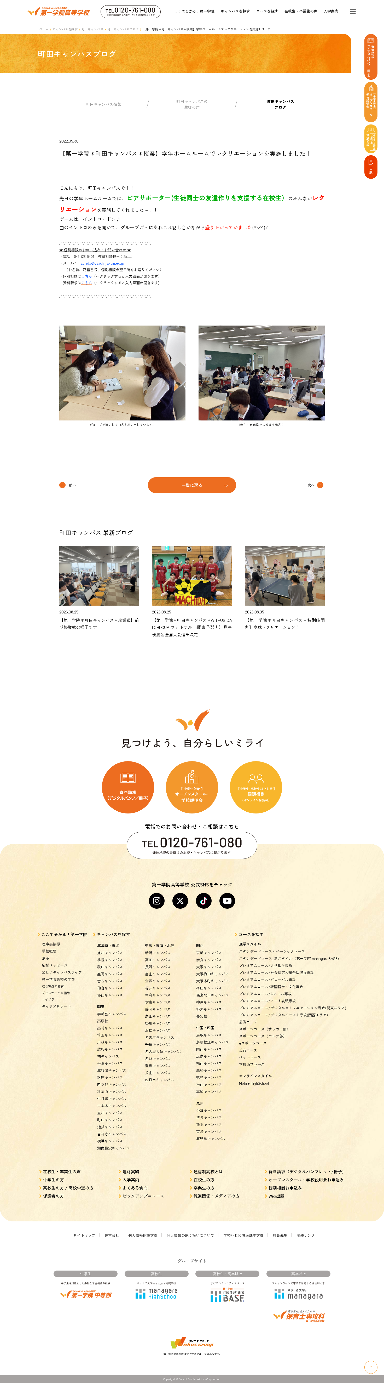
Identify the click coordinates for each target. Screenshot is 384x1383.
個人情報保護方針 (143, 1235)
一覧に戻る (192, 485)
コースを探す (267, 11)
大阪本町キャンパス (212, 980)
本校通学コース (252, 1064)
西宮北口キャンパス (212, 995)
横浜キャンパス (110, 1140)
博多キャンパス (209, 1117)
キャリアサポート (56, 1006)
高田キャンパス (158, 959)
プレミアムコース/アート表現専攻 (267, 1000)
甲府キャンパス (158, 995)
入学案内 (331, 11)
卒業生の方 (204, 1188)
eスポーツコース (253, 1043)
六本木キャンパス (111, 1105)
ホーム (44, 29)
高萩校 (102, 1020)
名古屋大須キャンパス (163, 1051)
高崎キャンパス (110, 1028)
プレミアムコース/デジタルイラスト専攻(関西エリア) (283, 1014)
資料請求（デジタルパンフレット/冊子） (307, 1171)
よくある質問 (135, 1188)
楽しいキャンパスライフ (62, 972)
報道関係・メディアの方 (217, 1196)
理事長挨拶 (51, 944)
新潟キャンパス (158, 952)
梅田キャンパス (209, 988)
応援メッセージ (54, 965)
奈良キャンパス (209, 959)
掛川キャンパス (158, 1023)
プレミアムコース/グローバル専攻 (267, 979)
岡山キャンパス (209, 1049)
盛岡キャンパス (110, 973)
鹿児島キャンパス (210, 1138)
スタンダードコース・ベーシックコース (272, 951)
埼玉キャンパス (110, 1035)
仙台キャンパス (110, 988)
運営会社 (111, 1235)
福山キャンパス (209, 1063)
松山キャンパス (209, 1084)
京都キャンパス (209, 952)
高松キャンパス (209, 1070)
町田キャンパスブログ (123, 29)
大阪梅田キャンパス (212, 973)
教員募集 (280, 1235)
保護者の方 (53, 1196)
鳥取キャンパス (209, 1035)
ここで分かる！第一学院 (194, 11)
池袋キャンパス (110, 1126)
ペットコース (250, 1057)
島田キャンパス (158, 1016)
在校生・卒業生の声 (300, 11)
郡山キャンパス (110, 995)
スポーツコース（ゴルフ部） (263, 1036)
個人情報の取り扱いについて (190, 1235)
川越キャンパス (110, 1042)
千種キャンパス (158, 1044)
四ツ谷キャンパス (111, 1084)
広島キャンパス (209, 1056)
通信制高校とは (208, 1171)
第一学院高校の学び (58, 979)
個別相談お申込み (285, 1188)
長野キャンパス (158, 966)
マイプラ (48, 999)
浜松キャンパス (158, 1030)
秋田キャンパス (110, 966)
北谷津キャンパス (111, 1070)
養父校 (201, 1016)
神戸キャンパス (209, 1002)
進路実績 (131, 1171)
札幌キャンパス (110, 959)
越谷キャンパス (110, 1049)
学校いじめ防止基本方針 (243, 1235)
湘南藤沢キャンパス (113, 1148)
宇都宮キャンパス (111, 1013)
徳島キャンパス (209, 1077)
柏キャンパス (108, 1056)
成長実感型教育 (53, 986)
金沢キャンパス (158, 980)
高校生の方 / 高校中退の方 (68, 1188)
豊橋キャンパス (158, 1065)
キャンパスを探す (235, 11)
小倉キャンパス (209, 1110)
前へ (72, 485)
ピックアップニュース (143, 1196)
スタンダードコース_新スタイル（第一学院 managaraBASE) (289, 958)
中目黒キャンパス (111, 1098)
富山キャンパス (158, 973)
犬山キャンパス (158, 1072)
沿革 (45, 958)
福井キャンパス (158, 988)
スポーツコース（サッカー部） (264, 1029)
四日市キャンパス (159, 1079)
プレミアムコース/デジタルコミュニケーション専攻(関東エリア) (292, 1007)
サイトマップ (84, 1235)
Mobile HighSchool (254, 1083)
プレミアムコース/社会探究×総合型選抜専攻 (276, 972)
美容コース (248, 1050)
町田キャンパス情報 (103, 104)
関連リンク (305, 1235)
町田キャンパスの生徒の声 (192, 104)
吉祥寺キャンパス (111, 1133)
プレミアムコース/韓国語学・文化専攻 (271, 986)
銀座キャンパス (110, 1077)
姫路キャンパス (209, 1009)
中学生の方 (53, 1179)
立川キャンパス (110, 1112)
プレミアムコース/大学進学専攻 (265, 965)
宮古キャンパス (110, 980)
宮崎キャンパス (209, 1131)
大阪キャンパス (209, 966)
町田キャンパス (92, 29)
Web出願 (276, 1196)
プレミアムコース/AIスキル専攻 (265, 993)
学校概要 (49, 951)
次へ (311, 485)
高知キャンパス (209, 1091)
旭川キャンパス (110, 952)
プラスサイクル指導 (56, 993)
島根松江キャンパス (212, 1042)
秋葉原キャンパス (111, 1091)
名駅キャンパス (158, 1058)
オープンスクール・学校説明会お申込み (306, 1179)
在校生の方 (204, 1179)
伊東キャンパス (158, 1002)
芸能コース (248, 1022)
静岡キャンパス (158, 1009)
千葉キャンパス (110, 1063)
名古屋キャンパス (159, 1037)
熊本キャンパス (209, 1124)
